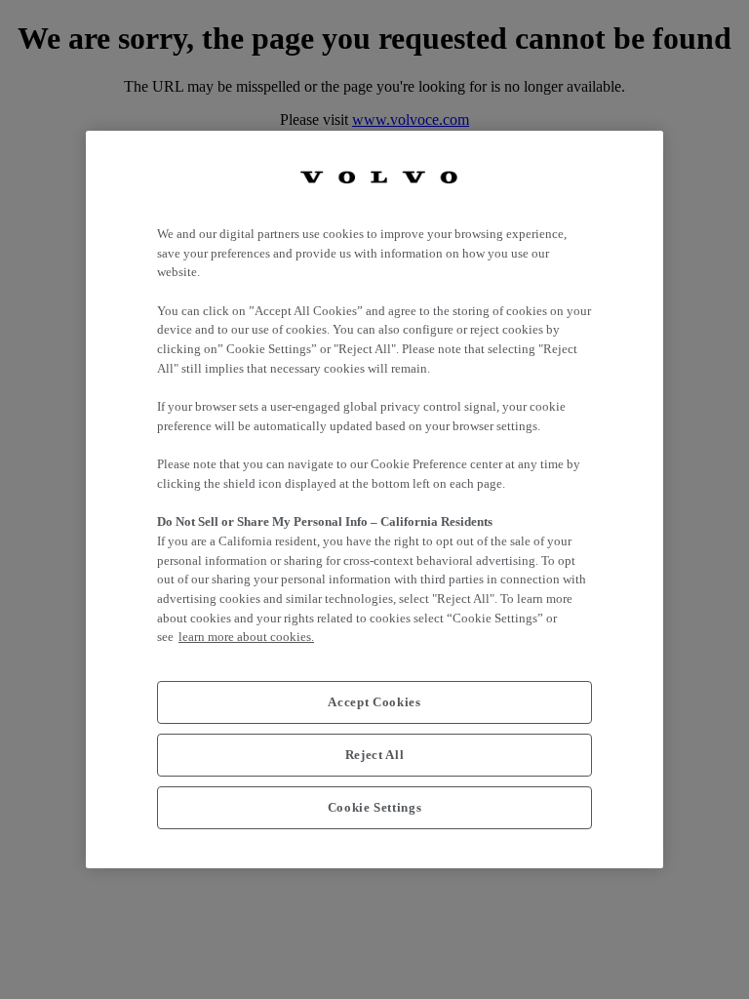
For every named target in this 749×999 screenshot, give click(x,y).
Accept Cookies (374, 702)
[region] (374, 499)
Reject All (375, 754)
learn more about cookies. (246, 636)
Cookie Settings (375, 807)
